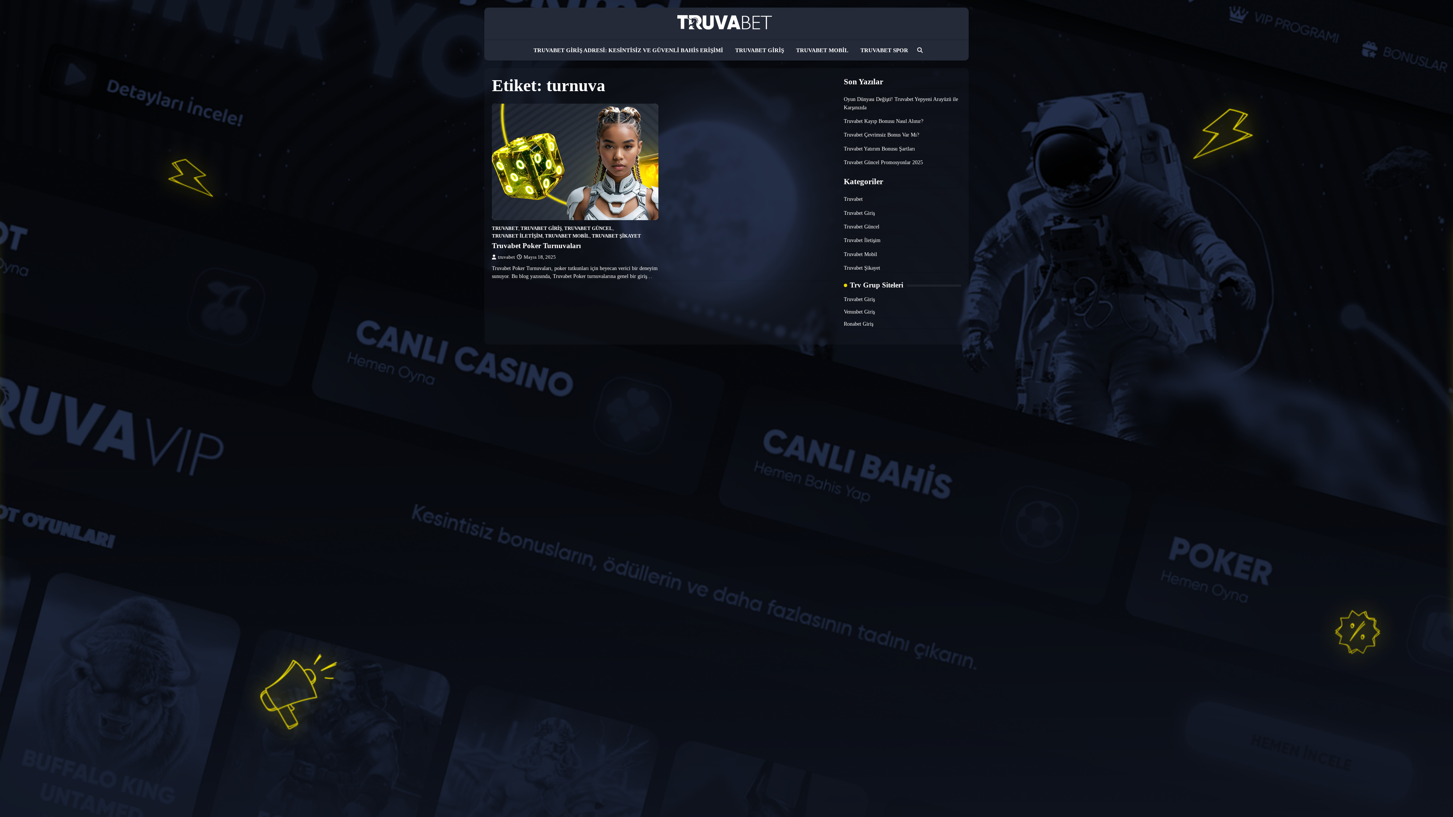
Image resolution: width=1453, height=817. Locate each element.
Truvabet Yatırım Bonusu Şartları (879, 149)
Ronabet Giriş (858, 324)
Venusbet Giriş (859, 312)
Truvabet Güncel (588, 228)
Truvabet (505, 228)
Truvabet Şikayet (616, 236)
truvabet (506, 257)
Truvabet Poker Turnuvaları (536, 246)
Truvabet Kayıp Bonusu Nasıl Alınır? (883, 121)
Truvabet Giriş (759, 50)
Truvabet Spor (884, 50)
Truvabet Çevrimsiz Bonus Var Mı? (881, 135)
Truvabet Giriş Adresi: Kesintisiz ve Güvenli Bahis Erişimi (628, 50)
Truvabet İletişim (517, 236)
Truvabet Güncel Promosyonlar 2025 (883, 162)
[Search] (920, 50)
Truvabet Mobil (822, 50)
